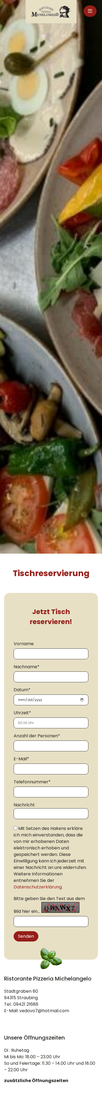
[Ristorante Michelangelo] (51, 11)
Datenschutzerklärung (38, 887)
